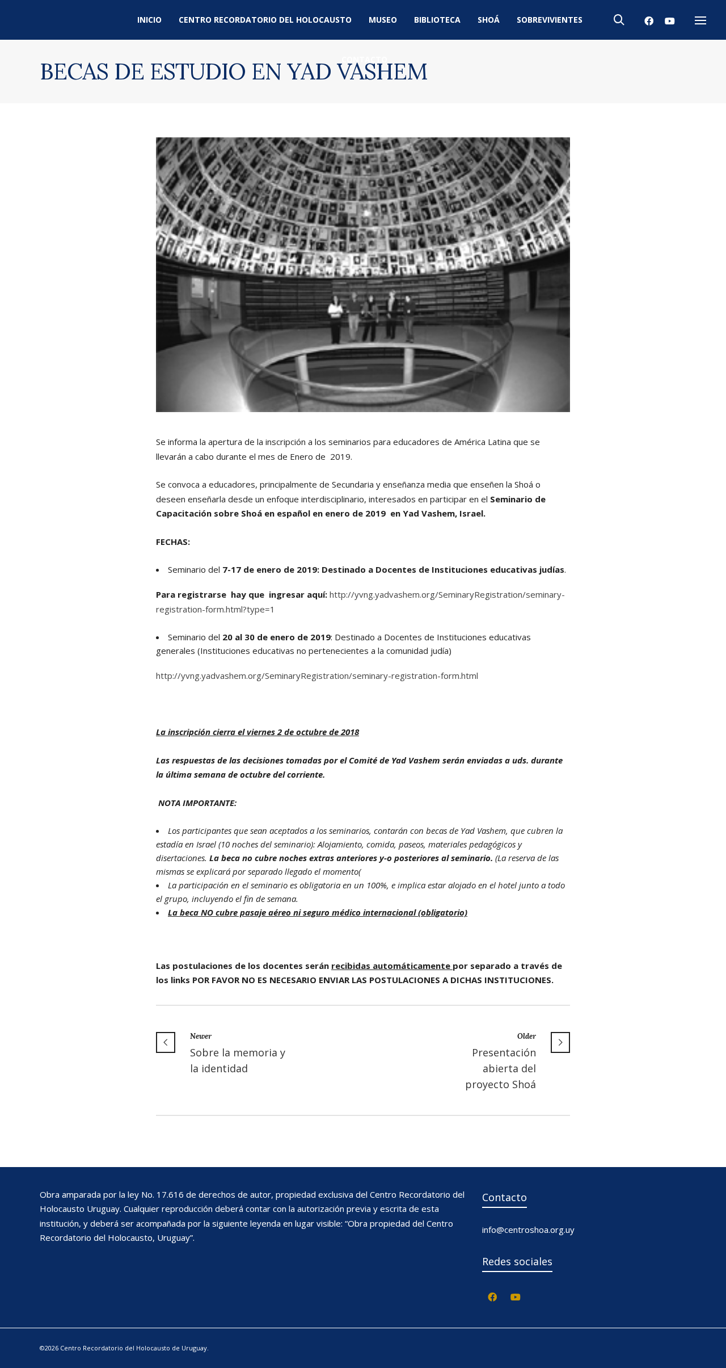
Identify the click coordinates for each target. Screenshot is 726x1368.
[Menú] (700, 21)
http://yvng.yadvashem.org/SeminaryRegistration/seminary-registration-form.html (317, 675)
